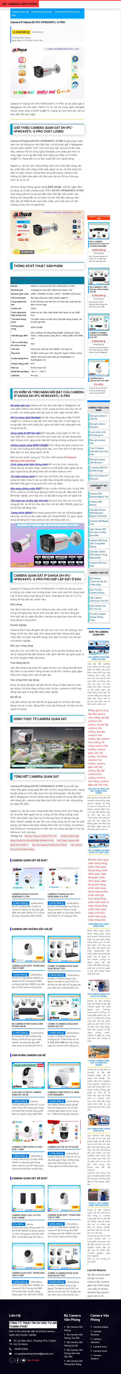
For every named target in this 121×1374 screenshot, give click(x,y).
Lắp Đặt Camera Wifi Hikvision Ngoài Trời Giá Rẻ (98, 513)
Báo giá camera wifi (97, 441)
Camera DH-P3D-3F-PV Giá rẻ (63, 1147)
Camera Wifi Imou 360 (98, 564)
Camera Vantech (96, 1357)
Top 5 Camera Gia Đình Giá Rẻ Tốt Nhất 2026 (99, 851)
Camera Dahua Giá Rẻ (41, 11)
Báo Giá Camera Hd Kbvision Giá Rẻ (49, 845)
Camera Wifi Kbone (96, 503)
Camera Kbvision (96, 1333)
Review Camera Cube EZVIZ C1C (41, 836)
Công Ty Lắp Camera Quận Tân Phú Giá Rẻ (99, 1204)
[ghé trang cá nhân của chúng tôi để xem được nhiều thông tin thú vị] (17, 1360)
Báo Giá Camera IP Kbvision (99, 477)
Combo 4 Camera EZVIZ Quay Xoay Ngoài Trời (63, 967)
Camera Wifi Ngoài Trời (99, 522)
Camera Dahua (100, 1327)
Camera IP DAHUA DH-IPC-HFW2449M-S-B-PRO (61, 895)
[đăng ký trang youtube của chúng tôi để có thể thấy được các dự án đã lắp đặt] (23, 1360)
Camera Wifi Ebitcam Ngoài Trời (99, 495)
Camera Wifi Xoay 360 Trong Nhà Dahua (99, 543)
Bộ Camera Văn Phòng (73, 1329)
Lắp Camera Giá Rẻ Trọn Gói (97, 607)
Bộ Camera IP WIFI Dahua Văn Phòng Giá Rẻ (99, 289)
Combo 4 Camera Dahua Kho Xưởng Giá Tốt (63, 1025)
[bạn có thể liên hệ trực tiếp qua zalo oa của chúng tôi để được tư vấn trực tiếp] (11, 1360)
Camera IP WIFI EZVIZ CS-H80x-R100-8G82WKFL (64, 1093)
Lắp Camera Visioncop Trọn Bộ (99, 599)
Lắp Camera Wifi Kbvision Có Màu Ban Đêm (98, 532)
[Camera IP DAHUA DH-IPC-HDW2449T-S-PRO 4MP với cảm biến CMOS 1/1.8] (28, 878)
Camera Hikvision (96, 1341)
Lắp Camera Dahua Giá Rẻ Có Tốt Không (99, 995)
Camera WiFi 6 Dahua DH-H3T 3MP (99, 379)
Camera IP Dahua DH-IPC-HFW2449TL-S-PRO (37, 22)
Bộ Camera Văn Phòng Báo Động (73, 1363)
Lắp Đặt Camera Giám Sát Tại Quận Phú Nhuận (98, 1063)
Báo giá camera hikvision (97, 425)
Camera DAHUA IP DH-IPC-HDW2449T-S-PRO (25, 895)
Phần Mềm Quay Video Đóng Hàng (98, 925)
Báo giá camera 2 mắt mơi (98, 417)
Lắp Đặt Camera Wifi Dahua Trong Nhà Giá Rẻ (98, 554)
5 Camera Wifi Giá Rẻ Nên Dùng (98, 469)
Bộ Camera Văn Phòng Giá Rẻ (73, 1344)
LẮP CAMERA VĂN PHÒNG (19, 4)
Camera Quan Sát (20, 11)
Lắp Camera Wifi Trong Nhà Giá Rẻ (98, 1130)
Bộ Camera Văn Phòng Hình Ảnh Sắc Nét (73, 1353)
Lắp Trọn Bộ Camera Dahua (97, 591)
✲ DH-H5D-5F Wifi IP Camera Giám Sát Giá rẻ (26, 1093)
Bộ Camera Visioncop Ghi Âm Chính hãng (98, 581)
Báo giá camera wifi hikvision (97, 461)
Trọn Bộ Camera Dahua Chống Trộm (98, 617)
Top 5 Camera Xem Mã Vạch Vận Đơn (99, 451)
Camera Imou (100, 1346)
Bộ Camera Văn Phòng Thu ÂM (73, 1336)
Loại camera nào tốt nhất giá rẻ (98, 433)
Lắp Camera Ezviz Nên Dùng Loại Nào (98, 658)
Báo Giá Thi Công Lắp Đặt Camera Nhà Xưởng (98, 791)
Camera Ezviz (100, 1351)
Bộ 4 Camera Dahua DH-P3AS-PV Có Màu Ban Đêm (99, 243)
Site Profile (33, 1360)
